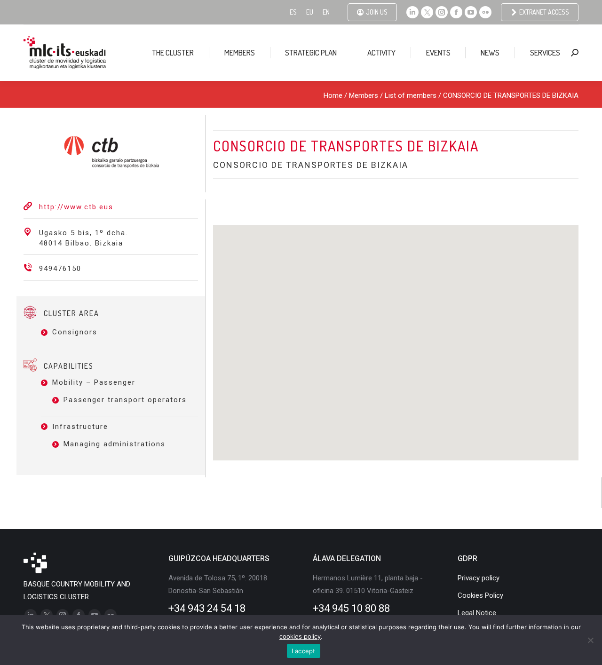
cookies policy (300, 636)
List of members (410, 95)
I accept (304, 651)
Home (333, 95)
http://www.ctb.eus (76, 207)
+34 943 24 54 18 (207, 608)
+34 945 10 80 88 (351, 608)
